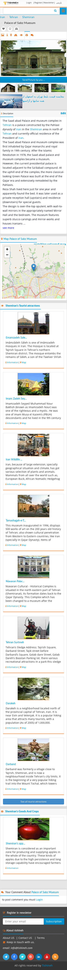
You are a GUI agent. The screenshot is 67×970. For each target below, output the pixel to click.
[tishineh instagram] (31, 956)
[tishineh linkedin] (40, 956)
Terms (41, 938)
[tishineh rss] (55, 956)
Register (38, 2)
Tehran (13, 17)
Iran (2, 17)
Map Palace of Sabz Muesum (20, 239)
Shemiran (28, 17)
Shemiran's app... (15, 843)
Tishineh (47, 965)
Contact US (25, 938)
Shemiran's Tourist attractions (23, 306)
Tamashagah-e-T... (16, 520)
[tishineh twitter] (23, 956)
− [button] (7, 254)
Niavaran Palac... (15, 581)
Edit (63, 113)
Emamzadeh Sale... (16, 337)
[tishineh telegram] (7, 956)
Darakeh (10, 703)
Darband (11, 764)
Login (29, 2)
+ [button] (7, 249)
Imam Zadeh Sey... (16, 398)
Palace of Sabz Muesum (45, 892)
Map (24, 362)
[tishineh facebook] (15, 956)
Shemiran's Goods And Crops (22, 811)
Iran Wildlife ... (14, 459)
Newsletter (49, 2)
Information (12, 362)
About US (8, 938)
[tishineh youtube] (48, 956)
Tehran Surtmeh (15, 642)
